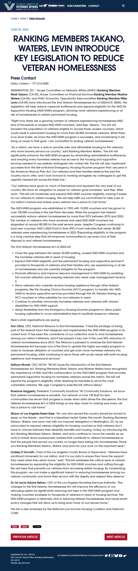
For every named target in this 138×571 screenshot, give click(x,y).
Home (14, 18)
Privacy (84, 555)
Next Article (116, 536)
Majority (99, 555)
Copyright (75, 555)
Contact (93, 5)
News (23, 18)
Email (24, 527)
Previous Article (25, 536)
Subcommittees (76, 5)
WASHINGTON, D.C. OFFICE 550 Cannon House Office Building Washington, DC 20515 (32, 557)
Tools (91, 555)
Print (15, 527)
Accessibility (64, 555)
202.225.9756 (24, 563)
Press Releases (37, 18)
